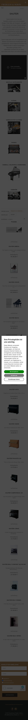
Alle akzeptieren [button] (14, 371)
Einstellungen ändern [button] (14, 379)
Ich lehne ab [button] (14, 375)
